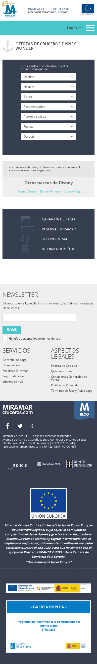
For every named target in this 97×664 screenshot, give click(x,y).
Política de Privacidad (65, 385)
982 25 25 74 (36, 8)
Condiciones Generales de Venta (69, 378)
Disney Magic (72, 191)
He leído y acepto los (34, 338)
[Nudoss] (32, 426)
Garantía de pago (14, 360)
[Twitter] (20, 426)
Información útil (13, 381)
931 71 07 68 (61, 8)
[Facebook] (7, 426)
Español (72, 27)
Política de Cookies (64, 366)
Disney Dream (28, 191)
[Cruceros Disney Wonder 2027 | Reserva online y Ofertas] (13, 9)
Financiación (11, 365)
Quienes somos (61, 371)
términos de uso (49, 338)
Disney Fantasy (50, 191)
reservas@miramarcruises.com (48, 11)
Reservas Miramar (15, 371)
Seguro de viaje (13, 376)
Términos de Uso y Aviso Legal (72, 390)
